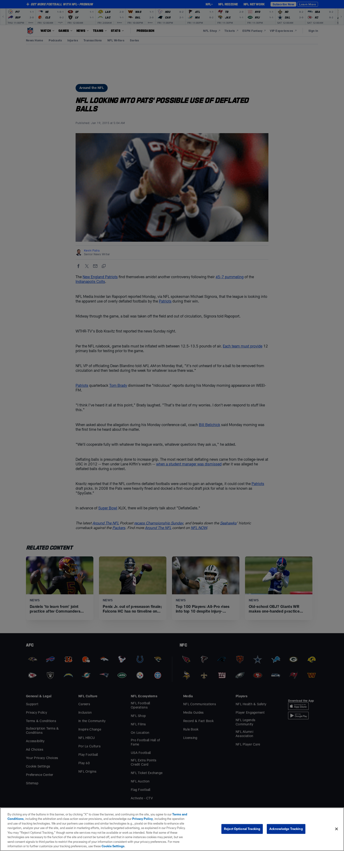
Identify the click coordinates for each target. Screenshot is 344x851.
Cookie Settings (113, 846)
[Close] (336, 829)
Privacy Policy (142, 819)
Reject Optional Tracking (242, 829)
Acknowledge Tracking (286, 829)
